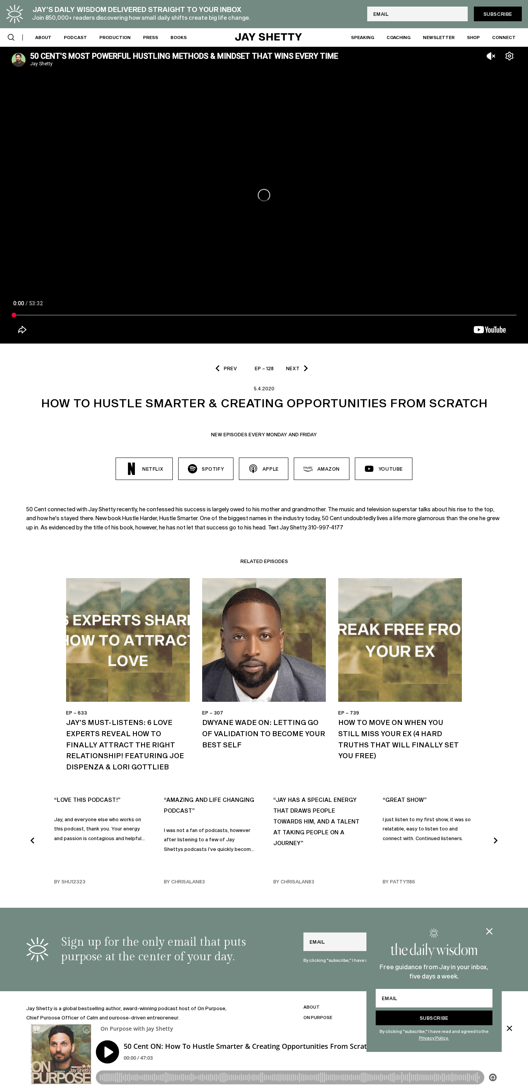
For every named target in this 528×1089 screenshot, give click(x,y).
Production (115, 36)
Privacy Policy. (434, 1037)
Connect (504, 36)
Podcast (75, 36)
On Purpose (317, 1017)
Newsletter (439, 36)
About (43, 36)
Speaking (362, 36)
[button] (11, 37)
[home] (269, 37)
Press (150, 36)
